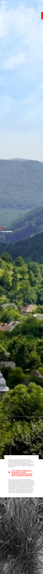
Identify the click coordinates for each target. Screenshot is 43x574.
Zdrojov (24, 2)
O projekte (19, 2)
